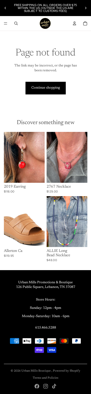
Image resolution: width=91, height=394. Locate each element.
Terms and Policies (45, 377)
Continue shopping (45, 88)
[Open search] (16, 23)
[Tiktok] (54, 386)
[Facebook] (37, 386)
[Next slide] (85, 8)
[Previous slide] (5, 8)
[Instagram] (46, 386)
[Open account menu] (74, 23)
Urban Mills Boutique (36, 370)
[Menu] (5, 23)
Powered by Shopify (66, 370)
